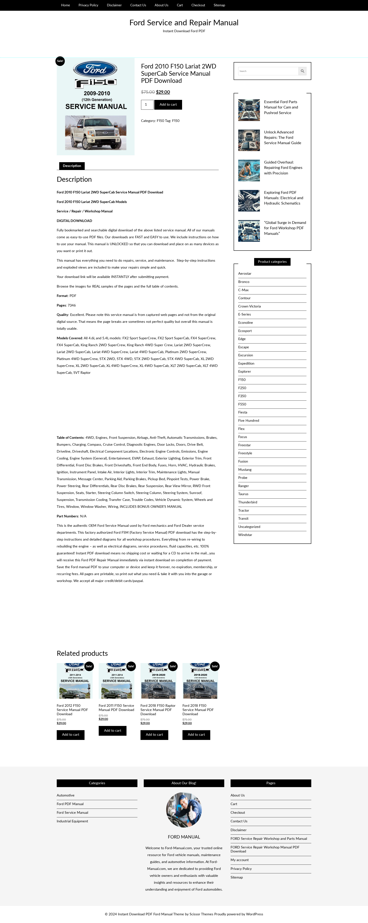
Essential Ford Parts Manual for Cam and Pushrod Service (281, 107)
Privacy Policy (88, 5)
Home (65, 5)
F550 (242, 404)
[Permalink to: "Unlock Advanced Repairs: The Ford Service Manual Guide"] (249, 140)
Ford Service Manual (72, 813)
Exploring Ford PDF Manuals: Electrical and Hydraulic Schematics (283, 198)
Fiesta (242, 412)
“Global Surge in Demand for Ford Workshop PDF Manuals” (285, 228)
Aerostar (244, 273)
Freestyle (245, 453)
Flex (241, 429)
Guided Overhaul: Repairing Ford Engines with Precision (283, 167)
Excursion (245, 355)
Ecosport (245, 331)
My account (240, 860)
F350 (242, 396)
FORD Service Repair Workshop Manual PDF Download (265, 849)
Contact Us (138, 5)
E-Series (244, 314)
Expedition (246, 363)
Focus (242, 437)
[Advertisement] (138, 405)
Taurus (243, 494)
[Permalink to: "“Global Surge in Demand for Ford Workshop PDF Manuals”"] (249, 231)
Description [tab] (72, 166)
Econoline (245, 323)
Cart (180, 5)
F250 (242, 388)
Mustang (244, 470)
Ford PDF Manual (70, 804)
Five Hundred (248, 420)
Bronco (243, 282)
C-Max (243, 290)
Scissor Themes (201, 914)
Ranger (243, 486)
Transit (243, 518)
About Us (161, 5)
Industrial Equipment (72, 821)
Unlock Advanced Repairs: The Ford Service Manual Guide (282, 137)
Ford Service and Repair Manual (184, 23)
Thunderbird (247, 502)
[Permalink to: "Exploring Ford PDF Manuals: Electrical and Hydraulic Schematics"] (249, 200)
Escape (243, 347)
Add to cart (168, 104)
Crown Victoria (249, 306)
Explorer (244, 371)
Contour (244, 298)
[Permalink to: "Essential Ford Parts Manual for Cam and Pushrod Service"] (249, 110)
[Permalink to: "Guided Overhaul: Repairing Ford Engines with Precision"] (249, 170)
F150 (160, 121)
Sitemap (219, 5)
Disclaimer (114, 5)
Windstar (245, 535)
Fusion (243, 461)
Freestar (244, 445)
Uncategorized (249, 527)
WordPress (254, 914)
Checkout (198, 5)
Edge (242, 339)
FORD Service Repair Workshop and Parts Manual (269, 839)
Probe (242, 478)
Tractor (243, 510)
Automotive (66, 795)
